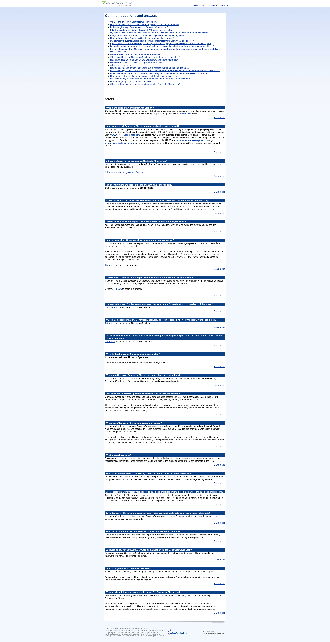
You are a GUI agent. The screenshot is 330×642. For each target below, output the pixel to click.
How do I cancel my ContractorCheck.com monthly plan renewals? (142, 38)
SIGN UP (224, 5)
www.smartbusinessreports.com (192, 140)
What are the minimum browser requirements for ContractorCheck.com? (145, 84)
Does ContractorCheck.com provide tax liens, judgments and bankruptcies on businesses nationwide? (159, 73)
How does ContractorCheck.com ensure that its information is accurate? (145, 76)
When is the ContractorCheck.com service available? (136, 54)
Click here (110, 265)
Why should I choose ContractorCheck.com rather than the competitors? (145, 57)
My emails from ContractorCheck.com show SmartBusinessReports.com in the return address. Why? (159, 32)
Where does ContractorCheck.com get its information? (136, 62)
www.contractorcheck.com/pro (119, 143)
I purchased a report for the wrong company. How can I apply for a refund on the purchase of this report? (160, 43)
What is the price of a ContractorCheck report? (133, 22)
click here (117, 289)
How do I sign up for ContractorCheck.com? (131, 81)
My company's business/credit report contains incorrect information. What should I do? (152, 40)
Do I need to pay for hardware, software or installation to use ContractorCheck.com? (150, 78)
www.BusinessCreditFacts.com (125, 135)
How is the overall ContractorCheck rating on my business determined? (144, 24)
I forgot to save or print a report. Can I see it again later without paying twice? (147, 35)
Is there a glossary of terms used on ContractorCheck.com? (139, 27)
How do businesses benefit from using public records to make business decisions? (150, 68)
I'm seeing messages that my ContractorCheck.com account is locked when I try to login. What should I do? (162, 46)
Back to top (219, 117)
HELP (204, 5)
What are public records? (122, 65)
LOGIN (214, 5)
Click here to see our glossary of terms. (124, 172)
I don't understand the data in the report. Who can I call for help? (141, 30)
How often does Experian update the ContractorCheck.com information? (144, 59)
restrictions (185, 113)
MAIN (196, 5)
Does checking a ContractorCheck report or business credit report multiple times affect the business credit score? (165, 70)
